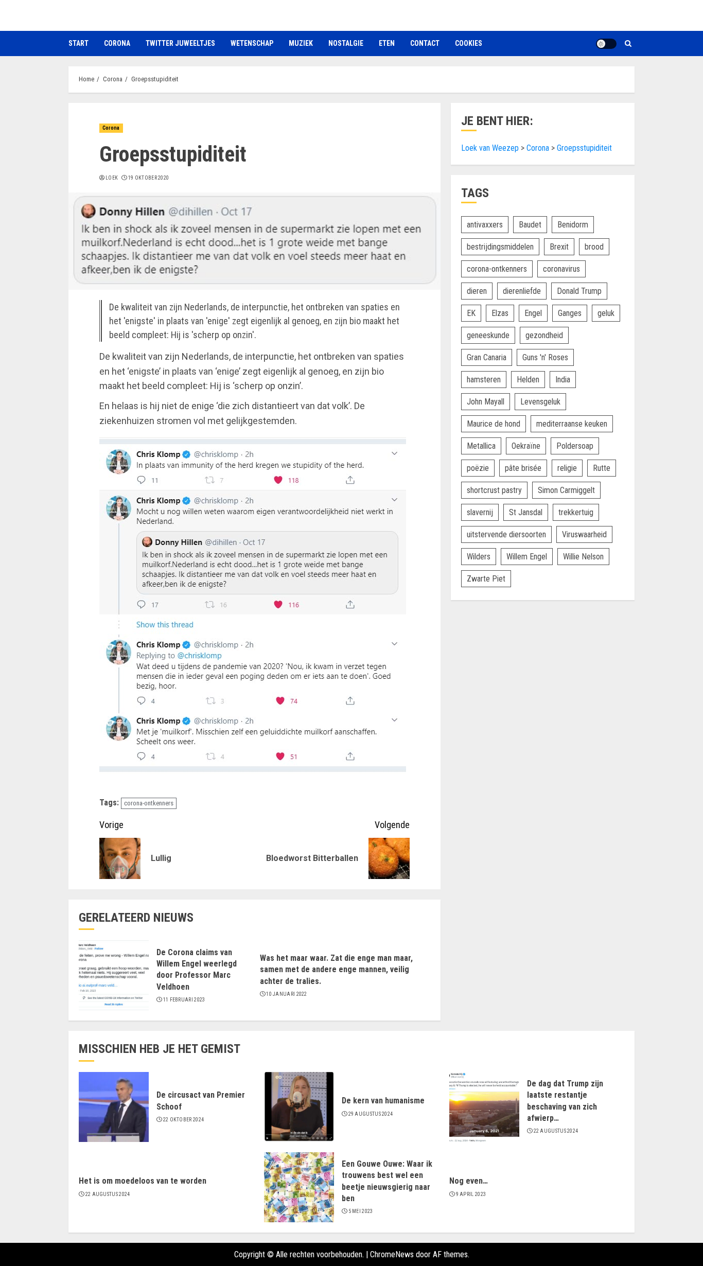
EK (471, 313)
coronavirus (561, 269)
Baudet (530, 225)
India (562, 379)
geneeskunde (488, 335)
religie (567, 468)
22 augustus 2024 (556, 1131)
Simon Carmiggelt (566, 490)
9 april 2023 (471, 1194)
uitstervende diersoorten (506, 534)
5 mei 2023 (360, 1211)
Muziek (301, 43)
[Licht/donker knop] (606, 44)
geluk (605, 313)
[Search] (628, 43)
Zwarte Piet (486, 579)
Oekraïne (526, 446)
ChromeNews (392, 1254)
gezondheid (544, 335)
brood (594, 247)
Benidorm (572, 225)
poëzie (478, 468)
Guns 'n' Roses (545, 357)
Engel (533, 313)
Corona (117, 43)
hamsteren (484, 379)
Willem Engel (526, 556)
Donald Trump (579, 291)
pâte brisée (523, 468)
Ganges (570, 313)
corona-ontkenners (148, 803)
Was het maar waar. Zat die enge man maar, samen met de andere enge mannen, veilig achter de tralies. (336, 969)
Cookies (468, 43)
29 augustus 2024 (370, 1114)
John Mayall (485, 402)
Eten (387, 43)
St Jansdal (525, 512)
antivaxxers (485, 225)
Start (78, 43)
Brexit (559, 247)
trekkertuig (575, 512)
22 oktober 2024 (183, 1119)
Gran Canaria (486, 357)
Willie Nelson (583, 556)
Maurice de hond (493, 424)
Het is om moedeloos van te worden (142, 1181)
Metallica (481, 446)
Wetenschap (252, 43)
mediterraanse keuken (571, 424)
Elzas (499, 313)
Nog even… (468, 1181)
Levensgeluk (540, 402)
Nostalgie (345, 43)
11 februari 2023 (184, 1000)
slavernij (480, 512)
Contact (425, 43)
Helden (528, 379)
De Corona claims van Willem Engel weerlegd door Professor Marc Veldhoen (196, 969)
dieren (477, 291)
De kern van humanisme (383, 1100)
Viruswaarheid (584, 534)
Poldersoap (574, 446)
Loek (112, 178)
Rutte (601, 468)
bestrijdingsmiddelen (500, 247)
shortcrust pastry (494, 490)
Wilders (478, 556)
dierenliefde (522, 291)
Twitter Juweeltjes (180, 43)
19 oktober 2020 (148, 178)
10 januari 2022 (286, 994)
